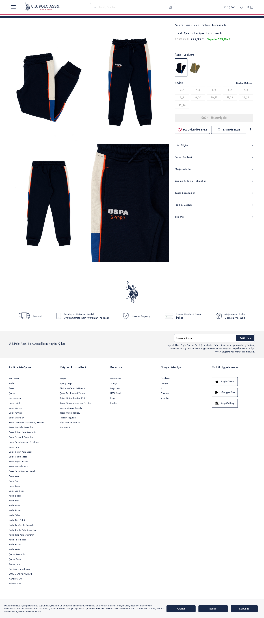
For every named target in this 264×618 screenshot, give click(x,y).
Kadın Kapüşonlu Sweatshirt (22, 525)
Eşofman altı (219, 25)
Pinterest (165, 393)
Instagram (165, 383)
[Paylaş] (250, 130)
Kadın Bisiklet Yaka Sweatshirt (22, 530)
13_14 (182, 105)
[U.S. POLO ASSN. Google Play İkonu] (233, 392)
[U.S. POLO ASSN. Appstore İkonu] (233, 381)
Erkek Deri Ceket (16, 491)
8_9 (182, 97)
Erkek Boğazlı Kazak (18, 461)
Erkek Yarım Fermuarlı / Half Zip (24, 442)
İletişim (63, 378)
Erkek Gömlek (15, 408)
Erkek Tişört (14, 403)
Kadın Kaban (15, 510)
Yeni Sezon (14, 378)
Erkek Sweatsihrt (16, 417)
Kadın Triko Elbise (17, 539)
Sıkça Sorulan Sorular (70, 422)
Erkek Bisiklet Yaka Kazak (20, 452)
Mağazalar (115, 388)
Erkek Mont (14, 476)
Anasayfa (179, 25)
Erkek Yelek (14, 481)
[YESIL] (195, 67)
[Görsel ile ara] (170, 7)
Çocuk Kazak (15, 559)
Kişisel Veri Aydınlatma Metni (73, 398)
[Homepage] (42, 7)
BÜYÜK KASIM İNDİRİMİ (20, 574)
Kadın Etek (14, 500)
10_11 (214, 97)
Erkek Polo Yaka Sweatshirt (21, 427)
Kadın (11, 383)
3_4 (182, 89)
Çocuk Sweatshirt (17, 554)
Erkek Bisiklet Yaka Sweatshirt (22, 432)
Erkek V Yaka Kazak (18, 456)
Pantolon (206, 25)
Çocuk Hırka (14, 564)
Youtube (164, 398)
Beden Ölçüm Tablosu (70, 412)
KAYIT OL (245, 338)
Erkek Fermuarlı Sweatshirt (21, 437)
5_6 (214, 89)
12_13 (246, 97)
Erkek (11, 388)
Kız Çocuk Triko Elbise (19, 569)
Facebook (165, 378)
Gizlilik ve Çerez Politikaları (72, 388)
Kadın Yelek (14, 515)
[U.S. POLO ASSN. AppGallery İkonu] (233, 403)
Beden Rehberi (244, 83)
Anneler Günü (16, 578)
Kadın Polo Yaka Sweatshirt (21, 534)
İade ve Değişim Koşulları (71, 408)
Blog (112, 398)
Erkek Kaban (15, 486)
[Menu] (13, 7)
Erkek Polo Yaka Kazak (19, 466)
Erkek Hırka (14, 447)
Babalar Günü (15, 583)
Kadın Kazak (15, 544)
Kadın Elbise (15, 495)
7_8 (246, 89)
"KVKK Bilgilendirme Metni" (228, 351)
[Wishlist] (241, 7)
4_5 (198, 89)
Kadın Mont (14, 505)
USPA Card (115, 393)
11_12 (230, 97)
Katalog (113, 403)
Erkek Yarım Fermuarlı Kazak (22, 471)
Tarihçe (113, 383)
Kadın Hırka (14, 549)
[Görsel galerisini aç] (50, 82)
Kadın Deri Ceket (17, 520)
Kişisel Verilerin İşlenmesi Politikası (76, 403)
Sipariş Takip (66, 383)
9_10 (198, 97)
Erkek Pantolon (16, 412)
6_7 (230, 89)
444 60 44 (65, 427)
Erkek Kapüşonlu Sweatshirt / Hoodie (26, 422)
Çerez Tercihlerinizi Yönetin (72, 393)
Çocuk (188, 25)
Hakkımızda (115, 378)
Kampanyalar (15, 398)
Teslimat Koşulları (68, 417)
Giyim (196, 25)
